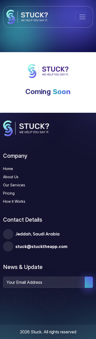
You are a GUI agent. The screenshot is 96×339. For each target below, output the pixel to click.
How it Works (14, 201)
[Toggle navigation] (82, 17)
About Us (10, 177)
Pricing (9, 193)
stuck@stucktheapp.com (41, 246)
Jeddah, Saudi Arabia (37, 234)
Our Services (14, 185)
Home (8, 168)
